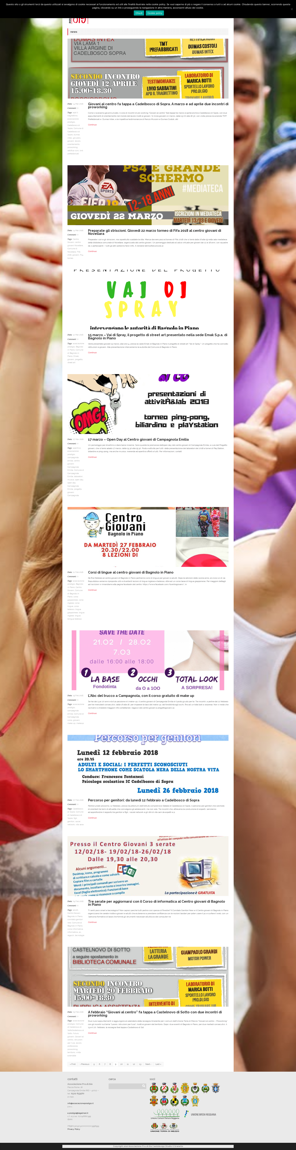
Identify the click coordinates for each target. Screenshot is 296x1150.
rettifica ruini (73, 151)
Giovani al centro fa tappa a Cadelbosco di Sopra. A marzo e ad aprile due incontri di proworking (158, 105)
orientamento (73, 144)
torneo (70, 258)
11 (128, 1064)
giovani (70, 141)
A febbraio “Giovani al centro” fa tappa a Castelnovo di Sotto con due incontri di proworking (155, 1013)
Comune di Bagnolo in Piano (75, 353)
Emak (76, 356)
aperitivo (77, 448)
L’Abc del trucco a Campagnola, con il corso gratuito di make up (141, 696)
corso (69, 720)
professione (72, 1046)
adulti (75, 910)
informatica (72, 932)
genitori (70, 821)
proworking (72, 147)
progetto (79, 359)
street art (71, 362)
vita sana (80, 824)
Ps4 (81, 255)
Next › (148, 1064)
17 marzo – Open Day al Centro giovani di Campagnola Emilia (138, 439)
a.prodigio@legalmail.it (77, 1113)
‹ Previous (84, 1064)
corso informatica (75, 929)
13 (140, 1064)
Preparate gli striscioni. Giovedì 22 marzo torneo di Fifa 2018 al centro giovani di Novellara (154, 232)
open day (79, 480)
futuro (76, 1033)
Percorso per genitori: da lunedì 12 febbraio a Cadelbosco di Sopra (143, 800)
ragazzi (70, 935)
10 (121, 1064)
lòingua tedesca (74, 619)
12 (134, 1064)
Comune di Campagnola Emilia (75, 473)
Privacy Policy (73, 1129)
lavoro (77, 141)
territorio (71, 1052)
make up (71, 723)
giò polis (76, 138)
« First (73, 1064)
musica (70, 480)
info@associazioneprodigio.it (80, 1103)
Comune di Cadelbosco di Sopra (75, 131)
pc (80, 932)
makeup (80, 723)
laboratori (78, 476)
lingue (78, 616)
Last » (158, 1064)
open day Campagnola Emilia (73, 486)
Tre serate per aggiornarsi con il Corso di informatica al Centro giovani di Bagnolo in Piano (156, 903)
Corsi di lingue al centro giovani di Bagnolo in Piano (131, 572)
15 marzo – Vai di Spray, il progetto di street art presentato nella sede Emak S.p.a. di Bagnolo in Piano (157, 336)
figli (75, 818)
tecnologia (79, 935)
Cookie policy (154, 13)
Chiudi (139, 13)
